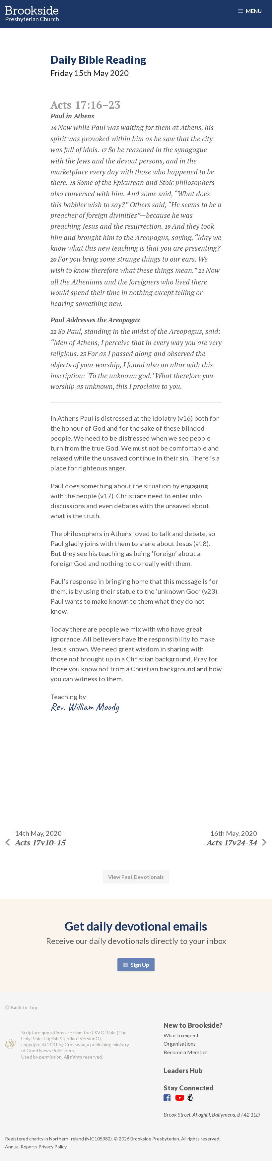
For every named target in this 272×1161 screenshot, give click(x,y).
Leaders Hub (183, 1070)
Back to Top (23, 1007)
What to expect (181, 1035)
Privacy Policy (52, 1146)
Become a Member (185, 1052)
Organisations (180, 1043)
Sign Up (139, 964)
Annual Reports (21, 1146)
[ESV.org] (10, 1045)
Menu (253, 11)
